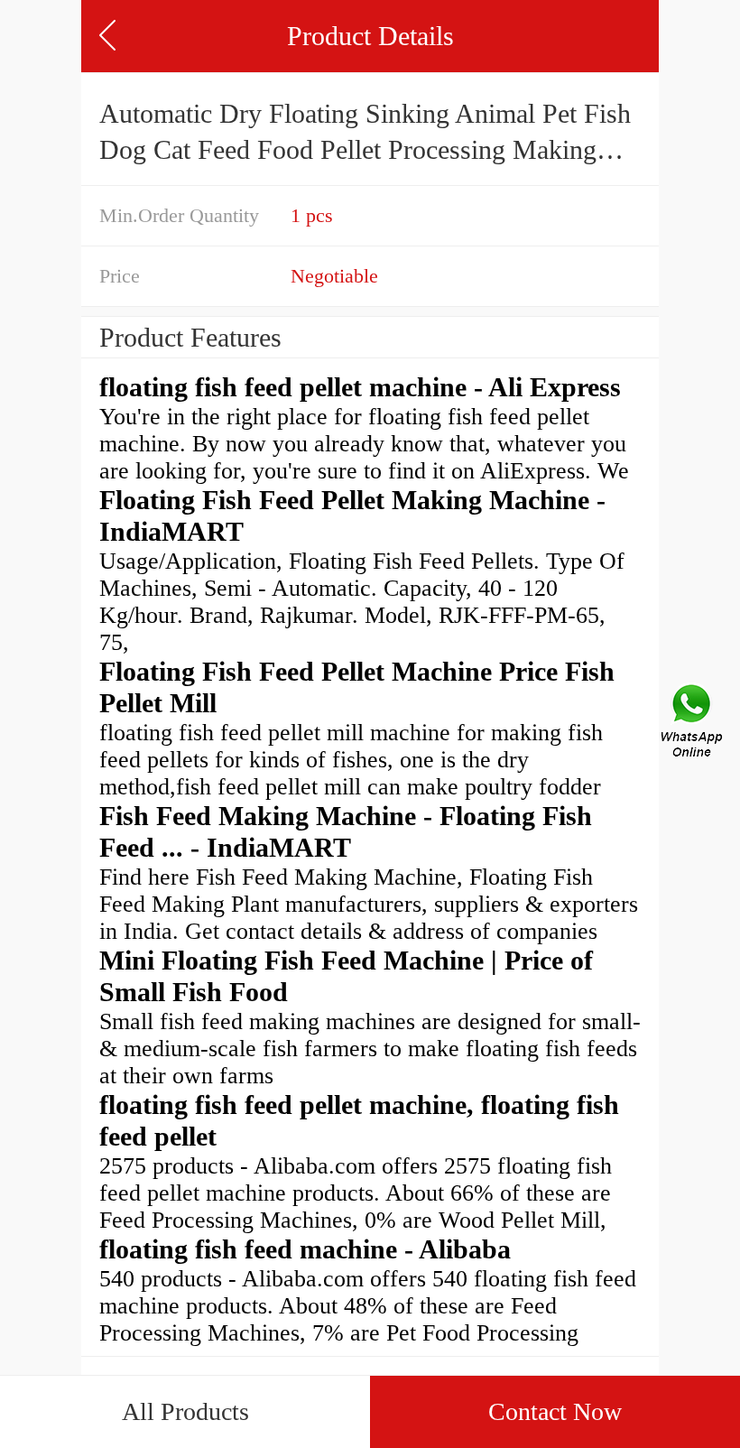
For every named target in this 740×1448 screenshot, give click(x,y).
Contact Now (555, 1411)
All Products (185, 1411)
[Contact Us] (693, 724)
